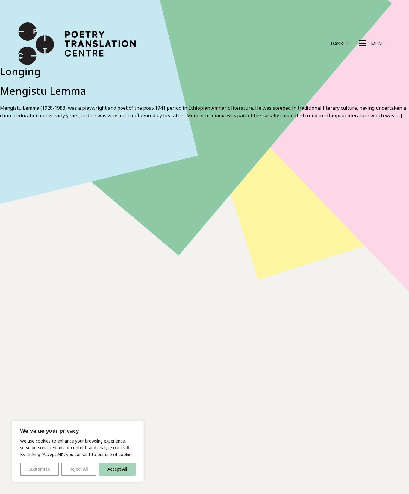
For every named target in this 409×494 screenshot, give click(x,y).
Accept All (117, 469)
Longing (20, 71)
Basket (340, 44)
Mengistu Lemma (43, 91)
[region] (78, 451)
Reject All (78, 469)
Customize (39, 469)
